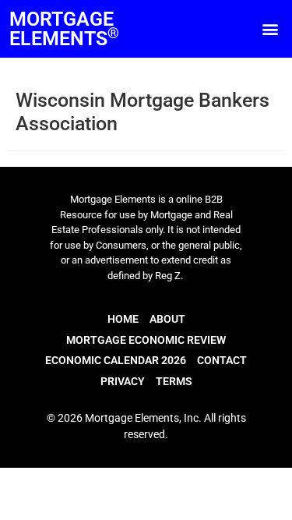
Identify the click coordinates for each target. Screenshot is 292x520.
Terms (174, 381)
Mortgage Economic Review (146, 340)
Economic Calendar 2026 (115, 360)
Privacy (122, 381)
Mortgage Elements (64, 29)
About (167, 319)
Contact (222, 360)
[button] (270, 29)
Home (123, 319)
